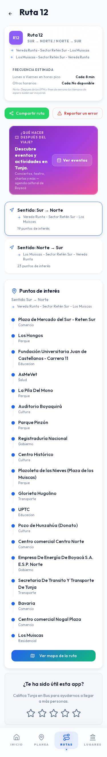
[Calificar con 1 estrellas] (30, 713)
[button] (53, 219)
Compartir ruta (30, 113)
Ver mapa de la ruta (58, 655)
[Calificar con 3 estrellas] (53, 713)
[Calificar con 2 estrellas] (42, 713)
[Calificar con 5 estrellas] (76, 713)
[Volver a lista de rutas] (10, 13)
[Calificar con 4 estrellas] (65, 713)
